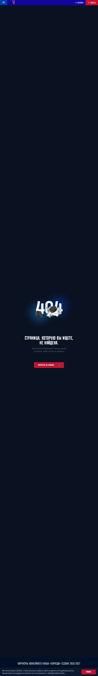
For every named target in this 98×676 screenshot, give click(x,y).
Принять (88, 672)
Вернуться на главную (46, 365)
